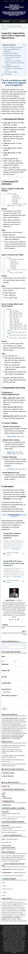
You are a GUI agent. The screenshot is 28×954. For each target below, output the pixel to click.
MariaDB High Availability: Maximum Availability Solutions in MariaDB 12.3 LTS (13, 756)
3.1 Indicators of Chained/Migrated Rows (14, 69)
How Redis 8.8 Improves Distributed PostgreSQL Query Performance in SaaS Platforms (13, 746)
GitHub (22, 1)
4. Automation (8, 74)
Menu (24, 21)
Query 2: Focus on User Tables (13, 61)
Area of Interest (7, 689)
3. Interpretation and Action (11, 66)
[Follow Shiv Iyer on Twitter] (14, 619)
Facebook (6, 1)
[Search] (14, 21)
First (3, 661)
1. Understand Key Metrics (11, 53)
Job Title (4, 677)
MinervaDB (6, 21)
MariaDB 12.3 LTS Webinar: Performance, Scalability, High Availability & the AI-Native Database (11, 751)
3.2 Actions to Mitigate (12, 72)
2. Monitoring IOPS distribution (12, 55)
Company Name (7, 683)
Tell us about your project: (10, 695)
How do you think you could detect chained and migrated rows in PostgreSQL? (13, 49)
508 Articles (19, 600)
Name (4, 656)
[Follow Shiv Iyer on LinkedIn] (17, 619)
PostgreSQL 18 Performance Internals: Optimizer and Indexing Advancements (13, 764)
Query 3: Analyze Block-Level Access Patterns (15, 63)
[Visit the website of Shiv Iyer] (10, 619)
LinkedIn (17, 1)
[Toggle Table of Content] (23, 45)
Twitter (12, 1)
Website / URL (6, 670)
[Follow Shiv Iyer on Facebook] (12, 619)
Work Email (5, 664)
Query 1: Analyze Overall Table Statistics (13, 58)
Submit (4, 709)
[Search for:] (14, 647)
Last (16, 661)
